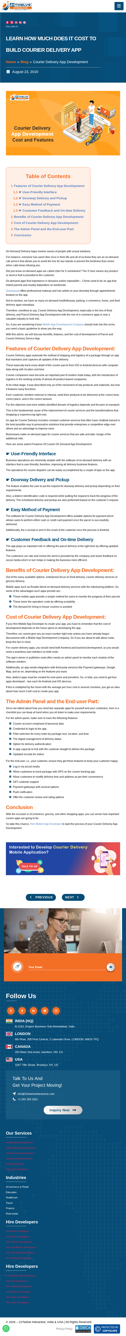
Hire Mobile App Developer (46, 824)
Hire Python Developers (19, 1241)
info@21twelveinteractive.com (36, 1093)
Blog (24, 62)
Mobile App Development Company (63, 324)
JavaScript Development (19, 1158)
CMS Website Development (21, 1147)
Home (11, 62)
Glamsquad (12, 290)
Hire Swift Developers (17, 1302)
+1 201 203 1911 (28, 1099)
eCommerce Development (20, 1153)
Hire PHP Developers (17, 1236)
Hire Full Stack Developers (20, 1252)
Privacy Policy (64, 1328)
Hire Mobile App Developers (21, 1275)
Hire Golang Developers (19, 1258)
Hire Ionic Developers (17, 1297)
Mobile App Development (19, 1142)
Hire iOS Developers (17, 1281)
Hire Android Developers (19, 1286)
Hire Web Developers (17, 1231)
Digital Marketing (15, 1163)
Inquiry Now (60, 1110)
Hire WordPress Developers (21, 1247)
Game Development (17, 1169)
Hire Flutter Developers (18, 1291)
